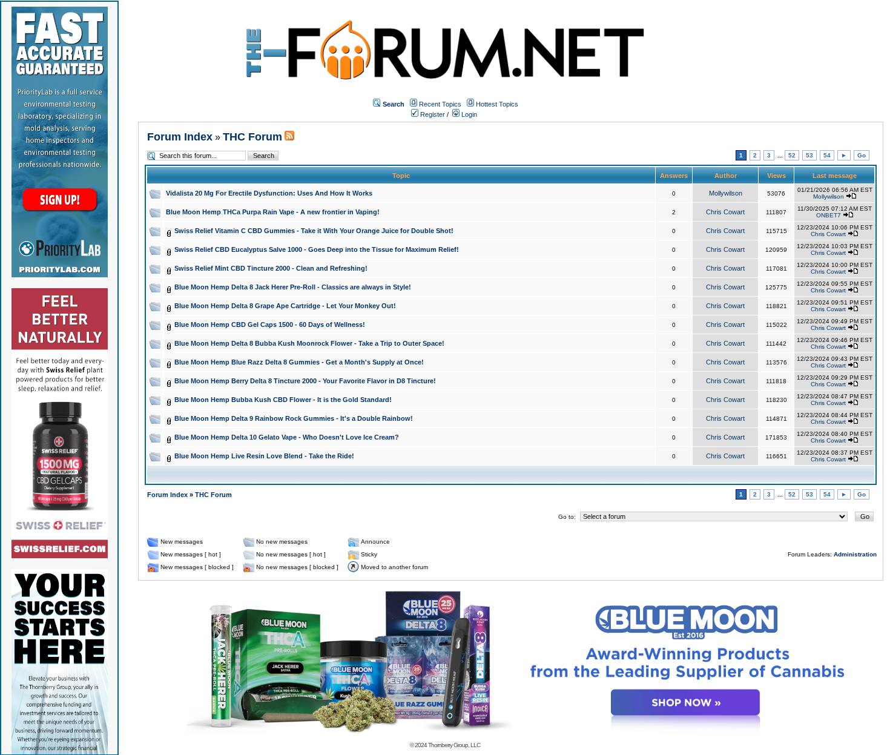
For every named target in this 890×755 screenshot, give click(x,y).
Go (861, 155)
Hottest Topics (497, 104)
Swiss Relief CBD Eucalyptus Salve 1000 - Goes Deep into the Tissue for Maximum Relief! (316, 249)
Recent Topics (440, 104)
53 (809, 155)
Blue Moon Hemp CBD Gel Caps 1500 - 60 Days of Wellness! (269, 324)
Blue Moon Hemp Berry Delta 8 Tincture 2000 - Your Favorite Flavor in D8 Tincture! (305, 380)
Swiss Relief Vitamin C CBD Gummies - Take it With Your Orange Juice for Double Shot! (313, 230)
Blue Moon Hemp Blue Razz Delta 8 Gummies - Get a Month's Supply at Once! (299, 362)
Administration (855, 554)
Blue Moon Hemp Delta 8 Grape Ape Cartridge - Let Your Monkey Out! (285, 305)
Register (431, 114)
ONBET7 (828, 215)
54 (827, 155)
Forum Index (180, 137)
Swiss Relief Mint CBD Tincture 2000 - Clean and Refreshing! (271, 268)
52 (792, 155)
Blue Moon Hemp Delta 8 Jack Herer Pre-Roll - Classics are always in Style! (292, 287)
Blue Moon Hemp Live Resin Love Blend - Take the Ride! (264, 456)
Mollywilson (725, 193)
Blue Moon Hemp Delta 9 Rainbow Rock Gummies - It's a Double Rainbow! (293, 418)
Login (468, 114)
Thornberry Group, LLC (454, 745)
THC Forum (252, 137)
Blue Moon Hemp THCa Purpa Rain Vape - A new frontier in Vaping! (273, 212)
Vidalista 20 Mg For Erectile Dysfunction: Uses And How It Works (269, 193)
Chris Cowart (725, 212)
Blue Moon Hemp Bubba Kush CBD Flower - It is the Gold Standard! (283, 399)
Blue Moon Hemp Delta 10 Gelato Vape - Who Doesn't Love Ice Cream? (286, 437)
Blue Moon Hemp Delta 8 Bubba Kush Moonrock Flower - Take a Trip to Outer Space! (309, 343)
